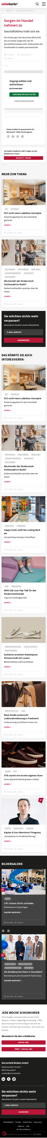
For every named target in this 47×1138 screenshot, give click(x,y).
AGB (27, 1126)
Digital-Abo (23, 1042)
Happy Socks (9, 526)
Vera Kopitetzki (10, 277)
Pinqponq (30, 828)
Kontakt (18, 1122)
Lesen (7, 225)
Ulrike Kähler (29, 968)
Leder (23, 711)
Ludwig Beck (21, 526)
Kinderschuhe (28, 273)
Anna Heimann (10, 269)
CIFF (7, 898)
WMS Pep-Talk (16, 586)
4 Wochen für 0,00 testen (24, 94)
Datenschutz (27, 1122)
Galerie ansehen (12, 912)
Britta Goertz (36, 269)
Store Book (14, 209)
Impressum (38, 1122)
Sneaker (7, 771)
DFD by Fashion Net (25, 964)
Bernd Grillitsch (23, 269)
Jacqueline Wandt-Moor (13, 273)
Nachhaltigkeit (8, 1122)
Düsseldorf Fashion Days (13, 968)
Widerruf (21, 1126)
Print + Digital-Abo (23, 1049)
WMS (6, 586)
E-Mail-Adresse (14, 332)
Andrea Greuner (10, 964)
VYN (15, 771)
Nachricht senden (23, 158)
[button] (3, 930)
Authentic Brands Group (13, 647)
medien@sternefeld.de (11, 1073)
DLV (6, 209)
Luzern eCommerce (30, 647)
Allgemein (9, 10)
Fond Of (7, 828)
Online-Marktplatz (11, 650)
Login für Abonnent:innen (24, 100)
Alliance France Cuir (11, 711)
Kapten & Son (18, 828)
